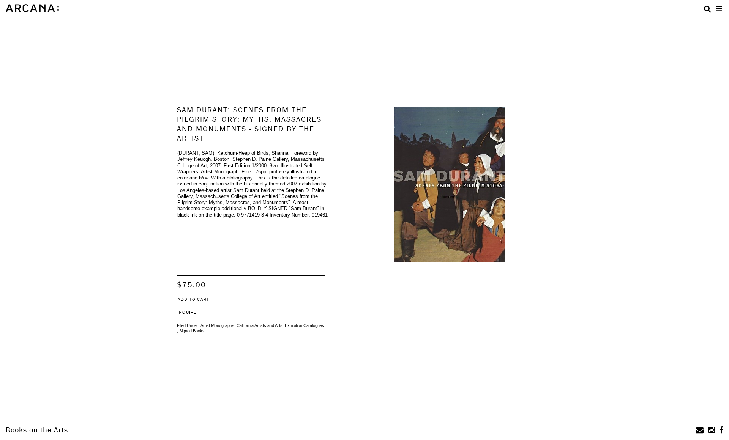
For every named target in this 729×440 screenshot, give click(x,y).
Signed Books (192, 330)
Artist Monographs (217, 325)
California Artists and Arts (259, 325)
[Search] (707, 9)
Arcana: (32, 8)
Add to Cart (193, 299)
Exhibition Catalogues (304, 325)
